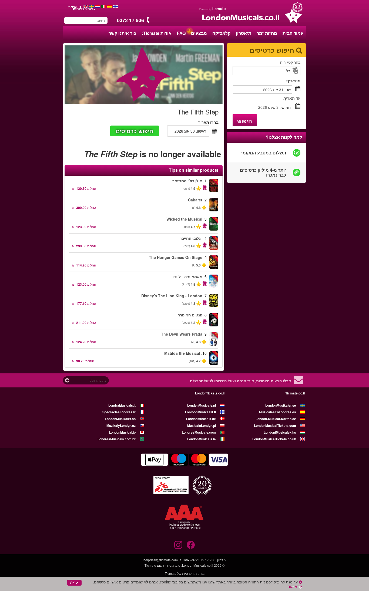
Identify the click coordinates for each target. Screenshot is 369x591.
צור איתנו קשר (122, 33)
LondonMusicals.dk (201, 418)
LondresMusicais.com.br (117, 439)
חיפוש (244, 121)
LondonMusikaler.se (280, 405)
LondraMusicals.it (122, 405)
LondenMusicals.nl (201, 405)
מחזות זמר (267, 33)
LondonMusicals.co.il (197, 565)
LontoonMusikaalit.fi (200, 412)
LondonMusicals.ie (201, 439)
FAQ (181, 33)
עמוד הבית (293, 33)
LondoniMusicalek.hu (280, 432)
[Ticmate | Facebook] (191, 545)
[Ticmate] (212, 8)
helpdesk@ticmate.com (160, 560)
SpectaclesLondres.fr (119, 412)
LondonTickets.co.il (209, 393)
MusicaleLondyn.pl (201, 425)
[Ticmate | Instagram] (178, 545)
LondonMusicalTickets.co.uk (274, 439)
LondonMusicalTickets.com (275, 425)
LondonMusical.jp (122, 432)
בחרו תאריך (208, 122)
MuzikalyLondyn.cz (121, 425)
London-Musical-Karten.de (276, 418)
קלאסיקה (221, 33)
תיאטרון (243, 33)
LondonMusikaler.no (120, 418)
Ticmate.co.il (295, 393)
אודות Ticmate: (157, 33)
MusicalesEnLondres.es (277, 412)
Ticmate (150, 565)
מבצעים (199, 33)
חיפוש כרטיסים (134, 131)
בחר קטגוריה (290, 62)
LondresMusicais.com (199, 432)
